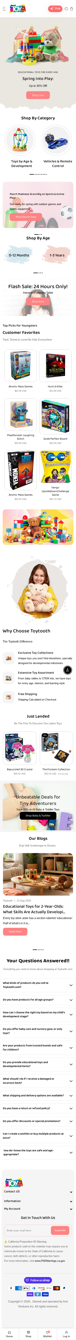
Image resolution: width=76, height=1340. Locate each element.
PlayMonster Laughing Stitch (20, 437)
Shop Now (38, 301)
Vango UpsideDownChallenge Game (55, 491)
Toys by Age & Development (21, 163)
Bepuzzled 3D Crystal (20, 769)
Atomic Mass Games (21, 387)
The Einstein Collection (56, 769)
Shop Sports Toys (26, 217)
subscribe (60, 1230)
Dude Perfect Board (55, 439)
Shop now (38, 95)
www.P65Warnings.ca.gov (50, 1260)
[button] (4, 8)
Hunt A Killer (55, 387)
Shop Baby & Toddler (38, 815)
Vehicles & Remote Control (57, 163)
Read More (15, 931)
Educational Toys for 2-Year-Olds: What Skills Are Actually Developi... (34, 909)
